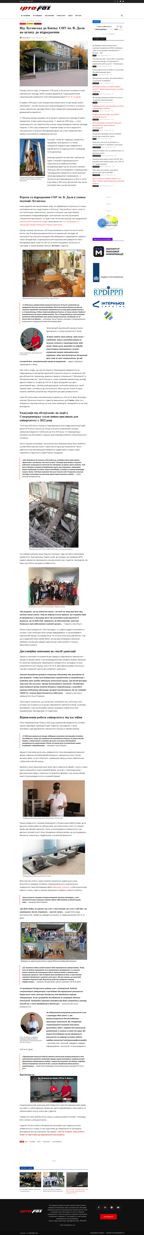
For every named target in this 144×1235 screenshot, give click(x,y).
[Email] (58, 1151)
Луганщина (32, 1141)
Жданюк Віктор (26, 37)
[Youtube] (123, 1)
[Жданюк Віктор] (21, 38)
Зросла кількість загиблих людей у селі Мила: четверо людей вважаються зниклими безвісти (77, 1191)
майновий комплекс (61, 887)
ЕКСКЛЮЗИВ (38, 23)
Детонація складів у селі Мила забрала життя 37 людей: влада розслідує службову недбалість (108, 89)
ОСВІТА (95, 102)
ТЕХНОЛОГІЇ (96, 166)
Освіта (39, 1141)
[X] (45, 1151)
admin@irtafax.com (69, 1225)
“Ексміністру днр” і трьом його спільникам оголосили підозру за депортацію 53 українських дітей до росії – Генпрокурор (108, 61)
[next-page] (97, 190)
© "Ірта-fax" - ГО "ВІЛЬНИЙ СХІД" (29, 1233)
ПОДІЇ (94, 55)
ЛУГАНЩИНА (30, 23)
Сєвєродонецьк (46, 1141)
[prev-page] (94, 190)
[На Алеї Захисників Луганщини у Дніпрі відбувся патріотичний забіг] (54, 1179)
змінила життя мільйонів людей (34, 221)
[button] (122, 15)
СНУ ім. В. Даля (73, 97)
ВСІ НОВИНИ (30, 21)
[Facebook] (115, 1)
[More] (67, 1151)
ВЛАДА (95, 74)
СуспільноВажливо (57, 1141)
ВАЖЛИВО (38, 21)
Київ (26, 1141)
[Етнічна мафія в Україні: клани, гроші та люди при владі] (30, 1179)
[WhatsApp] (54, 1151)
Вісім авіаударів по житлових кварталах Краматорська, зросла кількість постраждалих (107, 125)
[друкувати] (63, 1151)
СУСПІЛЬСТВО (96, 147)
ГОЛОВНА (22, 21)
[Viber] (49, 1151)
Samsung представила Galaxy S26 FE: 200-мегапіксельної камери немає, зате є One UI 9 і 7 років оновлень (108, 161)
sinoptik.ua (112, 34)
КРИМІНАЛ (95, 83)
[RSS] (118, 1)
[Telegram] (120, 1)
